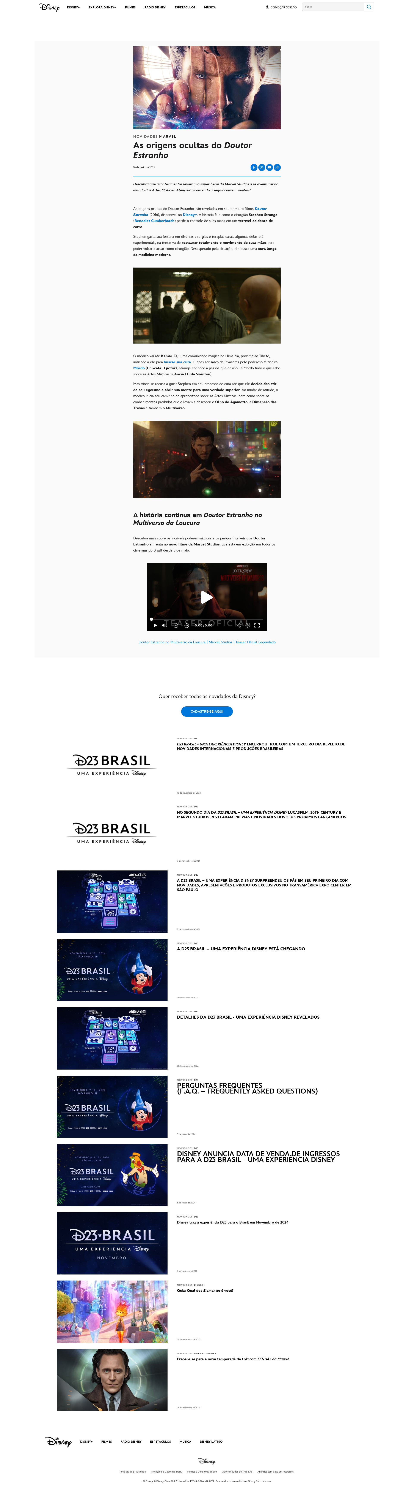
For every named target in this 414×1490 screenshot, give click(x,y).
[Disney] (49, 7)
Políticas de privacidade (133, 1471)
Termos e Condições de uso (202, 1471)
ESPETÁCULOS (160, 1442)
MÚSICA (185, 1442)
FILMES (106, 1442)
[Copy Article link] (277, 167)
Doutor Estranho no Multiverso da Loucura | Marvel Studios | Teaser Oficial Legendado (207, 642)
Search (369, 7)
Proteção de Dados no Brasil (166, 1471)
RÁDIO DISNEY (131, 1442)
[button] (286, 7)
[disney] (58, 1442)
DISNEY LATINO (211, 1442)
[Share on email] (269, 167)
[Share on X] (261, 167)
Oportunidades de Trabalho (237, 1471)
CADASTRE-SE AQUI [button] (207, 712)
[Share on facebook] (254, 167)
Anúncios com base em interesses (275, 1471)
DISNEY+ (86, 1442)
